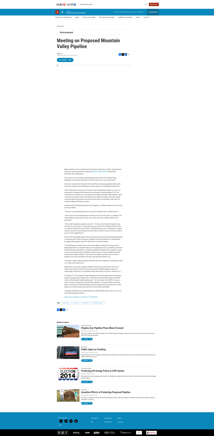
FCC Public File (94, 418)
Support (147, 17)
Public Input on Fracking (93, 349)
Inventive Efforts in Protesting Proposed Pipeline (105, 392)
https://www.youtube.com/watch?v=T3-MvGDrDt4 (81, 297)
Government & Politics (86, 325)
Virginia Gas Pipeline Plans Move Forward (102, 327)
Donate (154, 4)
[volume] (62, 12)
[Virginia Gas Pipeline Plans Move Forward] (68, 331)
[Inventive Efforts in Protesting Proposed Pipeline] (68, 395)
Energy (75, 303)
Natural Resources (98, 303)
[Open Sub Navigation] (73, 17)
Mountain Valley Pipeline (99, 171)
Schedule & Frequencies (63, 17)
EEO (92, 422)
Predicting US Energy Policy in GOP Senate (102, 370)
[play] (57, 12)
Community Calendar (125, 17)
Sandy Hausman (85, 331)
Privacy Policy (107, 422)
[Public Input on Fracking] (68, 352)
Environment (60, 26)
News (77, 17)
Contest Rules (108, 418)
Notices (119, 418)
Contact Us (120, 422)
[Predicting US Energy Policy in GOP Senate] (68, 374)
